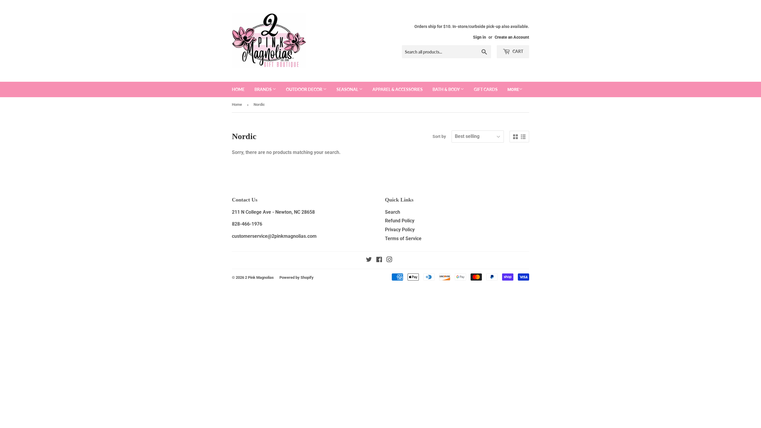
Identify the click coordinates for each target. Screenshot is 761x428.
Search (392, 212)
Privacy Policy (400, 229)
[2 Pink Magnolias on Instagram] (389, 260)
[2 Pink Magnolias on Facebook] (379, 260)
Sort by (439, 136)
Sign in (479, 37)
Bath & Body (446, 89)
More (513, 89)
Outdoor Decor (304, 89)
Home (238, 89)
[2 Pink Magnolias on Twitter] (369, 260)
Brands (263, 89)
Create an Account (512, 37)
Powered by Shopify (296, 277)
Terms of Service (403, 238)
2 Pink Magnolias (259, 277)
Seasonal (348, 89)
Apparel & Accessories (397, 89)
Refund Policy (399, 221)
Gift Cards (486, 89)
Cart (517, 51)
